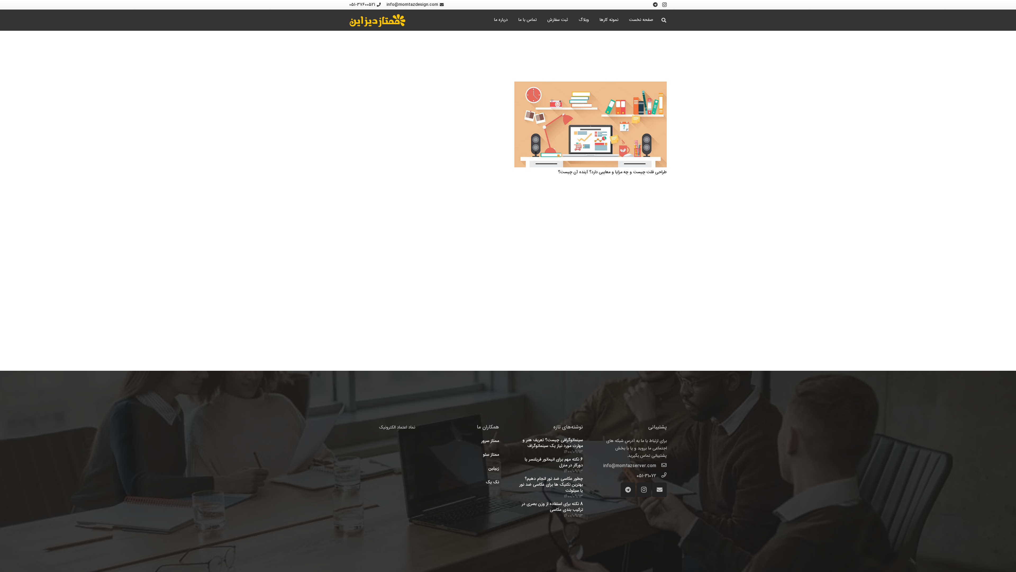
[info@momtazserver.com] (661, 466)
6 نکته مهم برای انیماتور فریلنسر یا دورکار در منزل (554, 462)
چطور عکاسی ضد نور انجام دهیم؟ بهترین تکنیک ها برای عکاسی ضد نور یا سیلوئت (551, 484)
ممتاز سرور (490, 441)
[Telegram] (655, 4)
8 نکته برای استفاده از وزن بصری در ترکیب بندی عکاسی (552, 507)
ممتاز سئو (491, 454)
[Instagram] (664, 4)
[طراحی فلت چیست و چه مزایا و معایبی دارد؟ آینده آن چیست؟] (590, 124)
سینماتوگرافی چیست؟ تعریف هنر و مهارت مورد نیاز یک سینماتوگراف (553, 443)
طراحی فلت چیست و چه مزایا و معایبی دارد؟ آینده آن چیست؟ (612, 172)
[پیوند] (377, 20)
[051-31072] (661, 476)
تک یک (492, 482)
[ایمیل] (659, 489)
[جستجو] (664, 20)
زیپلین (493, 468)
